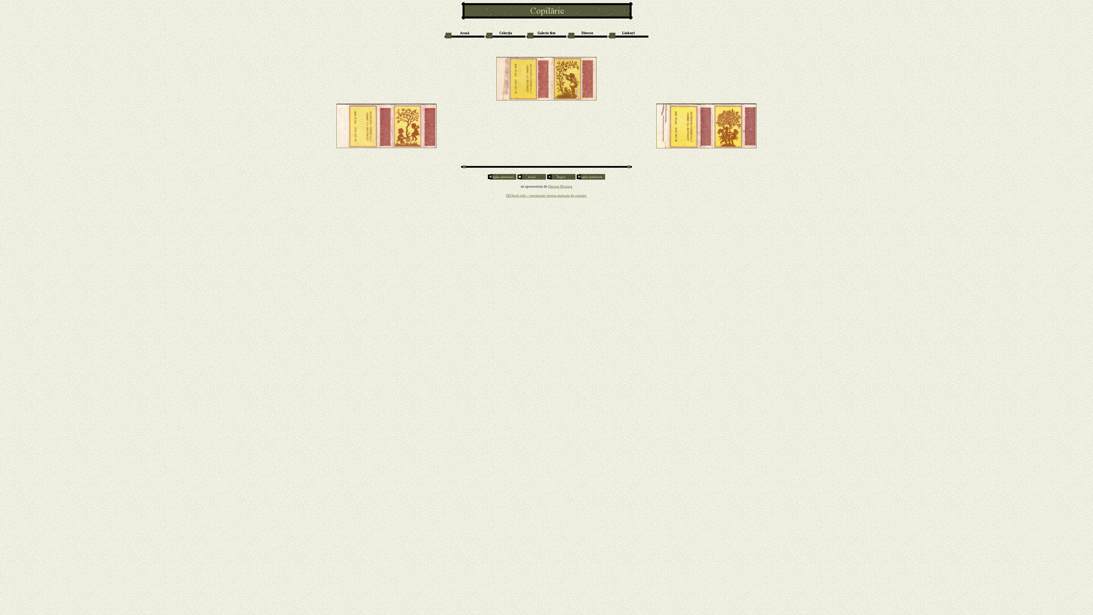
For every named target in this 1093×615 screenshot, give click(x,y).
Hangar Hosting (560, 186)
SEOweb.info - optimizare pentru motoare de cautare (546, 195)
